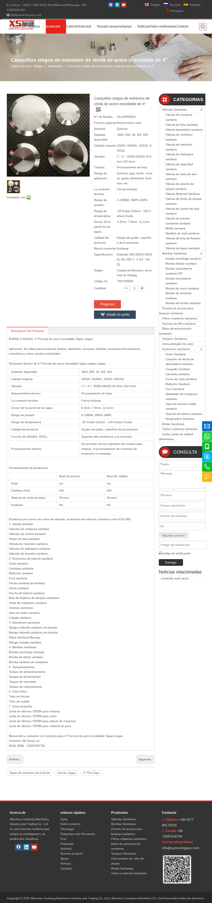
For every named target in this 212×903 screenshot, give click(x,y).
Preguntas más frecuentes (77, 834)
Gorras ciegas (66, 772)
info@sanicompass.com (26, 15)
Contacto (66, 868)
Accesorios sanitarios (176, 349)
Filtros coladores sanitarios (179, 318)
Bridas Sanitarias (173, 424)
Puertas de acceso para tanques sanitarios (176, 311)
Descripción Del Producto (27, 330)
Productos (67, 843)
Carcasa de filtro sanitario (179, 323)
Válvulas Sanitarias (174, 109)
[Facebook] (110, 4)
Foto (63, 838)
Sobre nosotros (70, 824)
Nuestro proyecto (71, 853)
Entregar (171, 562)
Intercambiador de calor (177, 344)
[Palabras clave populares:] (203, 26)
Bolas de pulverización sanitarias (175, 331)
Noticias (65, 863)
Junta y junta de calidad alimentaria (176, 436)
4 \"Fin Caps (91, 772)
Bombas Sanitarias (174, 253)
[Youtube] (123, 4)
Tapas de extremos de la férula (29, 772)
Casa (63, 819)
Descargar (67, 829)
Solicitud (65, 848)
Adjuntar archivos (173, 535)
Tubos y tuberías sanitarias (180, 429)
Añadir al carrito (118, 314)
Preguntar (107, 304)
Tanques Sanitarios (174, 338)
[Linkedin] (117, 4)
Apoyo (64, 858)
